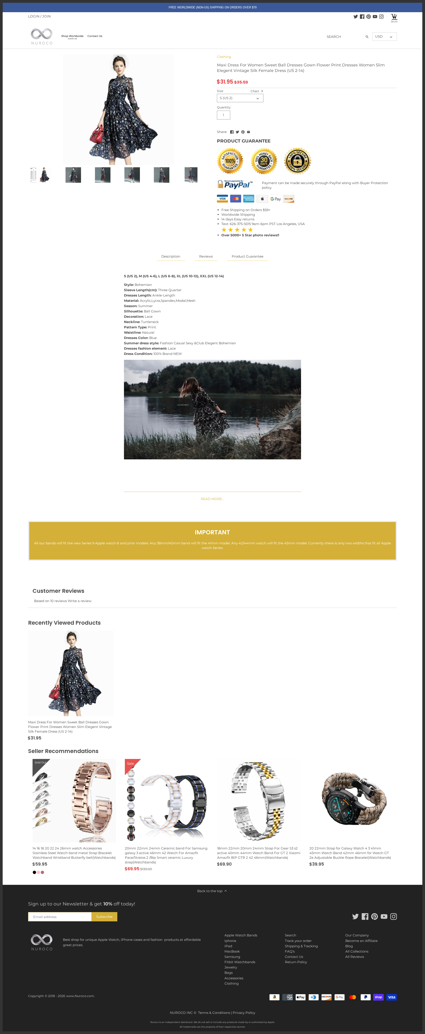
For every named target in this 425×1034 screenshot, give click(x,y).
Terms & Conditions (214, 1013)
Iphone (230, 941)
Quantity (224, 107)
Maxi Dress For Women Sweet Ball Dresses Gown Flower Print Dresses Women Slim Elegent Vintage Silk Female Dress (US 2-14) (70, 727)
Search (290, 935)
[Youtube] (375, 16)
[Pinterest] (368, 16)
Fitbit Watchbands (239, 962)
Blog (349, 946)
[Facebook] (362, 16)
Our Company (357, 935)
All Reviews (354, 957)
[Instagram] (381, 16)
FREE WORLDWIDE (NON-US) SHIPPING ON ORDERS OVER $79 (213, 7)
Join (46, 16)
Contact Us (294, 957)
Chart (255, 91)
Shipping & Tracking (301, 946)
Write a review (79, 601)
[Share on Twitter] (237, 131)
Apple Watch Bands (240, 935)
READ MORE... (212, 499)
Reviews (206, 256)
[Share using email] (248, 131)
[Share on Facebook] (232, 131)
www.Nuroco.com (80, 996)
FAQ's (290, 951)
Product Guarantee (247, 256)
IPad (228, 946)
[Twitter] (356, 16)
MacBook (232, 951)
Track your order (298, 941)
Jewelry (230, 967)
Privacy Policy (244, 1013)
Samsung (232, 957)
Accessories (233, 978)
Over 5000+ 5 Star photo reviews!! (250, 232)
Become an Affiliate (361, 941)
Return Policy (296, 962)
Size (220, 91)
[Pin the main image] (243, 131)
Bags (228, 972)
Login (33, 16)
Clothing (224, 57)
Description (170, 256)
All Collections (356, 951)
